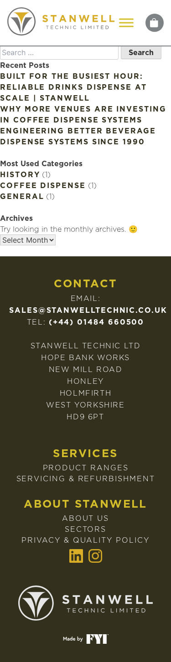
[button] (154, 23)
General (22, 196)
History (20, 174)
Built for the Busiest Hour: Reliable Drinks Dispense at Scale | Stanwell (73, 87)
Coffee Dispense (43, 185)
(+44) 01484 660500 (97, 322)
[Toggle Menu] (126, 22)
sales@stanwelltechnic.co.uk (88, 310)
